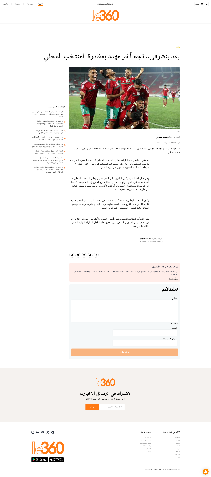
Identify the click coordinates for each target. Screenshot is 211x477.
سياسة (177, 437)
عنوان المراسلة (170, 338)
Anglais (17, 4)
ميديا (178, 449)
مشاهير (177, 454)
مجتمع (177, 443)
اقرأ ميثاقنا (173, 278)
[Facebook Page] (52, 432)
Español (5, 4)
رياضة (178, 47)
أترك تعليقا (124, 352)
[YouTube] (42, 432)
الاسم (174, 328)
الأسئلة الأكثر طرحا (145, 440)
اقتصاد (178, 440)
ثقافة (178, 446)
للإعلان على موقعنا (145, 443)
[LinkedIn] (37, 432)
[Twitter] (47, 432)
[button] (206, 472)
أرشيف (149, 451)
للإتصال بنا (148, 449)
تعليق (174, 298)
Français (30, 4)
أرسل (92, 407)
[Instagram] (32, 432)
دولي (178, 457)
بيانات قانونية (147, 446)
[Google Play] (39, 459)
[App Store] (56, 459)
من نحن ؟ (148, 437)
